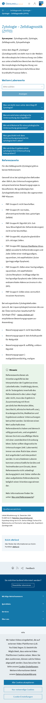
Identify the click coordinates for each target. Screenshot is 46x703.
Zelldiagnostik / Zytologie (20, 10)
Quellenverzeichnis (12, 509)
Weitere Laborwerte (13, 80)
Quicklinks (6, 604)
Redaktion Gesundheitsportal (22, 518)
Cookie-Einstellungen (28, 666)
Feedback (30, 568)
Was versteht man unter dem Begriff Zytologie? (20, 106)
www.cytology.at (25, 314)
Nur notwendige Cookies (23, 689)
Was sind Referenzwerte (22, 497)
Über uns (5, 619)
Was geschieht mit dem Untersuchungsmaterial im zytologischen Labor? (15, 138)
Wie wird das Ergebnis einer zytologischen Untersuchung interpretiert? (16, 151)
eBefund (16, 547)
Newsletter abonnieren (22, 585)
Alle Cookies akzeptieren (23, 682)
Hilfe (23, 632)
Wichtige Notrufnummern (12, 596)
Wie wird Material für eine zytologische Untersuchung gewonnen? (21, 126)
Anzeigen (23, 93)
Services (5, 611)
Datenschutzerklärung (26, 674)
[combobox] (23, 86)
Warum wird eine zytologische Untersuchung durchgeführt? (17, 116)
